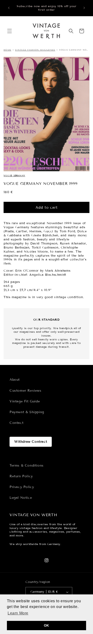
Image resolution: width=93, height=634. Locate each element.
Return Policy (21, 476)
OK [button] (46, 625)
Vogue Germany (14, 175)
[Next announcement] (84, 8)
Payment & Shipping (27, 412)
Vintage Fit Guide (25, 401)
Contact (16, 423)
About (15, 380)
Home (7, 50)
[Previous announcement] (9, 8)
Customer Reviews (25, 391)
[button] (9, 31)
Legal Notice (21, 498)
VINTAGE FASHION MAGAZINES (35, 50)
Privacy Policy (22, 487)
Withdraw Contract (30, 442)
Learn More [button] (18, 613)
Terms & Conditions (27, 465)
